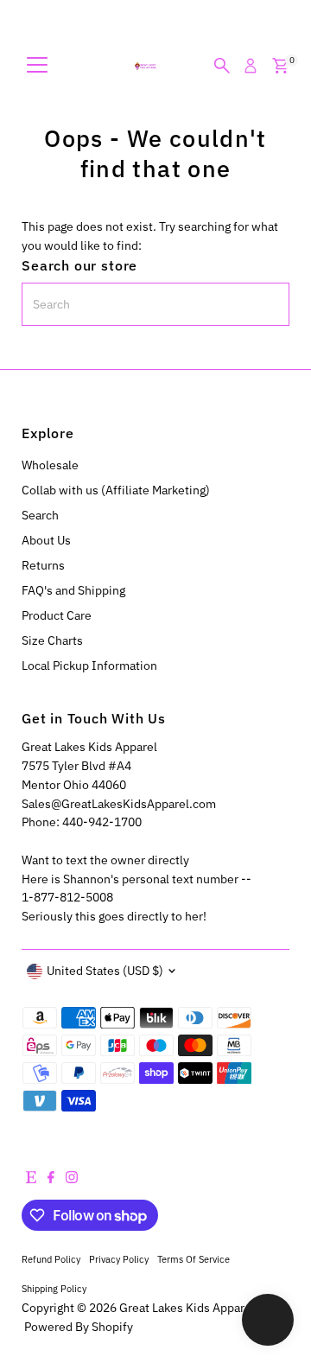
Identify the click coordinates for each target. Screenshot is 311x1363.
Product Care (57, 615)
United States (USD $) (105, 970)
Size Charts (52, 640)
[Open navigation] (37, 65)
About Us (46, 540)
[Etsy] (31, 1179)
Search (40, 515)
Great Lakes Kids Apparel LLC (198, 1307)
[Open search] (222, 65)
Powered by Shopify (78, 1326)
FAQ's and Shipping (73, 590)
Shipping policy (54, 1288)
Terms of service (193, 1258)
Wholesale (50, 465)
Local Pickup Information (89, 665)
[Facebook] (51, 1179)
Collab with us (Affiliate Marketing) (116, 490)
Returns (43, 565)
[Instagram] (71, 1179)
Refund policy (51, 1258)
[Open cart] (280, 65)
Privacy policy (119, 1258)
